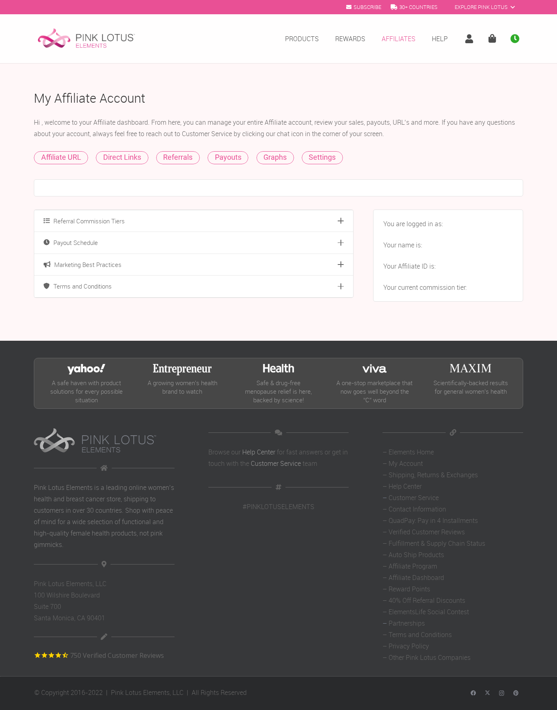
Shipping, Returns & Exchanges (433, 474)
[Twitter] (487, 693)
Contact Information (417, 509)
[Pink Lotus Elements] (86, 39)
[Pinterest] (516, 693)
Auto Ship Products (416, 554)
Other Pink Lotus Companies (430, 657)
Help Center (258, 452)
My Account (406, 463)
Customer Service (276, 463)
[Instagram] (501, 693)
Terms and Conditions (420, 634)
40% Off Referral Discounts (427, 600)
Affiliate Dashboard (416, 577)
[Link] (471, 39)
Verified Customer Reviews (427, 531)
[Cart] (492, 38)
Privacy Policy (409, 646)
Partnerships (407, 623)
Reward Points (409, 588)
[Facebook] (473, 693)
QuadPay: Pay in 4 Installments (433, 520)
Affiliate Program (413, 566)
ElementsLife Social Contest (429, 611)
